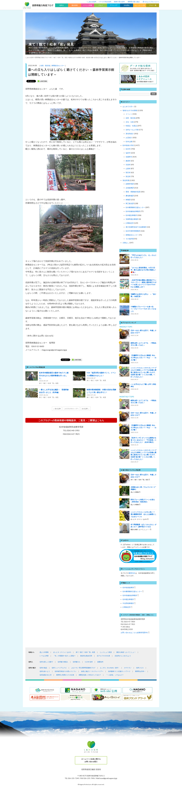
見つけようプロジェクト (151, 2)
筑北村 (128, 176)
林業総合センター (58, 65)
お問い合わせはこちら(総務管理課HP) (134, 632)
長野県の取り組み (134, 2)
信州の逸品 (43, 668)
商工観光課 (130, 203)
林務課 (128, 200)
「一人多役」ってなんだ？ (115, 675)
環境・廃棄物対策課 (133, 192)
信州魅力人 (76, 662)
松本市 (128, 149)
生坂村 (128, 165)
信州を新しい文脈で (46, 662)
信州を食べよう (45, 671)
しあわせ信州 (91, 2)
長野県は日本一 (140, 671)
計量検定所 (130, 223)
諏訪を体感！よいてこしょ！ (126, 652)
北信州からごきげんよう (123, 656)
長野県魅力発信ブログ (41, 57)
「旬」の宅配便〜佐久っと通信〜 (64, 656)
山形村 (128, 169)
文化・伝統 (130, 122)
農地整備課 (130, 196)
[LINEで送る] (42, 81)
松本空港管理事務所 (133, 231)
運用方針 (132, 573)
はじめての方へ (128, 106)
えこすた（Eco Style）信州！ (109, 668)
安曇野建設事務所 (132, 219)
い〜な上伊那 (44, 656)
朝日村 (128, 172)
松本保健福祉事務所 (133, 211)
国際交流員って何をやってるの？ (90, 675)
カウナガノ (127, 668)
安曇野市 (129, 157)
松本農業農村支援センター (135, 207)
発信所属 (126, 180)
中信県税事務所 (128, 603)
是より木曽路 (44, 652)
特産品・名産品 (131, 126)
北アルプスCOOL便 (103, 656)
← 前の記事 (57, 409)
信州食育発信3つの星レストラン (65, 671)
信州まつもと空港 (132, 130)
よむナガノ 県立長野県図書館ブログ (83, 668)
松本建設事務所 (131, 215)
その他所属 (130, 239)
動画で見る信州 (119, 2)
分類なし (126, 243)
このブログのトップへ (71, 409)
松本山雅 (129, 141)
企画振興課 (130, 188)
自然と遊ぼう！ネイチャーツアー (92, 671)
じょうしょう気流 (106, 652)
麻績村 (128, 161)
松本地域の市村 (128, 145)
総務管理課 (130, 184)
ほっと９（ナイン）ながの (62, 652)
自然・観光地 (45, 65)
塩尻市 (128, 153)
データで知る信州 (105, 2)
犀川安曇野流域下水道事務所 (136, 227)
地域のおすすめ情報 (130, 110)
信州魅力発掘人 (63, 662)
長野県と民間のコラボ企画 (65, 675)
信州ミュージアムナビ (59, 668)
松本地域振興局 (128, 587)
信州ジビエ (140, 668)
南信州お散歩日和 (86, 656)
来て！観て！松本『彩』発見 (51, 44)
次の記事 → (85, 409)
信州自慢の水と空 (46, 675)
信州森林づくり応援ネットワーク (119, 671)
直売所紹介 (130, 134)
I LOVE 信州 (89, 662)
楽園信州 (100, 662)
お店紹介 (129, 138)
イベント (129, 114)
